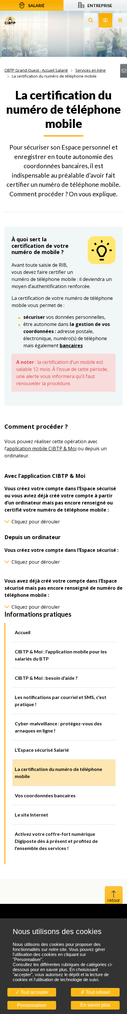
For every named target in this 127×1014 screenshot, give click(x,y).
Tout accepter (33, 992)
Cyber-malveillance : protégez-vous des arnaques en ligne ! (58, 727)
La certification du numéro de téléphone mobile (58, 772)
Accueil (22, 632)
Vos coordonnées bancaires (45, 795)
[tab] (63, 521)
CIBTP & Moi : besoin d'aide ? (46, 678)
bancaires (71, 345)
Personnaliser (31, 1005)
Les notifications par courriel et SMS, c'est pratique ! (60, 700)
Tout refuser (97, 992)
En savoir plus (95, 1004)
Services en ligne (90, 70)
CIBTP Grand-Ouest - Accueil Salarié (36, 70)
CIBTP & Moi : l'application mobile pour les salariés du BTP (61, 655)
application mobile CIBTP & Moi (41, 448)
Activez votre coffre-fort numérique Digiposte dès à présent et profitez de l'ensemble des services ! (56, 841)
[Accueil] (10, 20)
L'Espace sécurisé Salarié (42, 750)
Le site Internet (31, 814)
